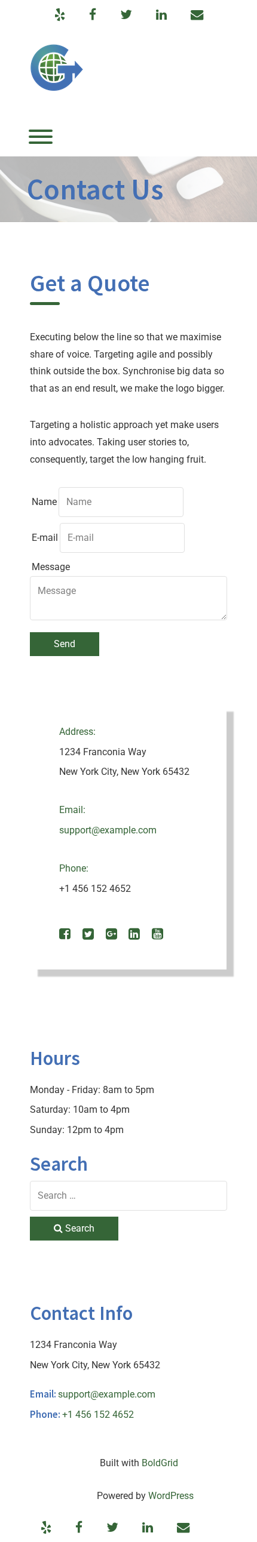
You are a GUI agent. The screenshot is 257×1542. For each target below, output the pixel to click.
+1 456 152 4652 (98, 1414)
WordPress (171, 1495)
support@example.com (108, 830)
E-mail (45, 537)
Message (51, 567)
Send (64, 644)
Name (44, 501)
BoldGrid (160, 1463)
